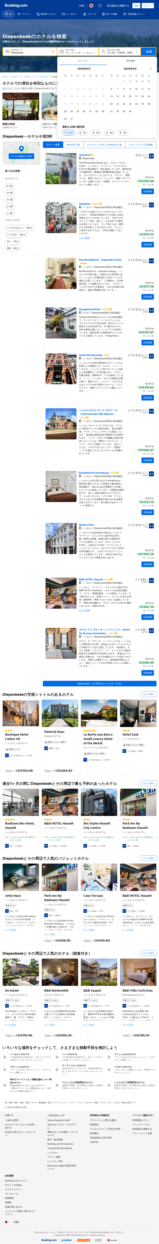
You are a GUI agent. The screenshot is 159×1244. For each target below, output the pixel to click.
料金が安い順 (73, 144)
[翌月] (150, 68)
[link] (21, 186)
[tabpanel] (107, 101)
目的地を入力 (16, 50)
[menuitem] (8, 14)
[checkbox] (103, 81)
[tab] (83, 61)
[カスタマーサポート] (100, 5)
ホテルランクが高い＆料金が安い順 (104, 144)
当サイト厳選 (53, 144)
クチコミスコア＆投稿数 (141, 144)
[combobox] (30, 52)
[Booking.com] (16, 5)
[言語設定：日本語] (91, 5)
